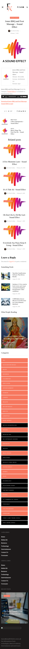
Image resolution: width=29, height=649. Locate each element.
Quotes (5, 448)
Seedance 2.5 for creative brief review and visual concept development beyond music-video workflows (19, 287)
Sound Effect (14, 17)
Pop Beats (6, 443)
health (5, 402)
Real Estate (7, 453)
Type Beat (6, 504)
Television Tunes (9, 485)
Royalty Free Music (10, 462)
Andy (7, 620)
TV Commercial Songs (10, 499)
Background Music (9, 364)
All (4, 360)
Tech (4, 476)
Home (3, 537)
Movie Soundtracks (10, 425)
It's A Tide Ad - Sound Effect (14, 190)
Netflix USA (7, 434)
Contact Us (4, 552)
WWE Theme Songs (9, 522)
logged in (12, 261)
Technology (7, 480)
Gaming (5, 397)
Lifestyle (6, 416)
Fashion (5, 392)
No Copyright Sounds (10, 439)
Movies (5, 429)
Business (6, 374)
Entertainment (8, 388)
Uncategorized (8, 508)
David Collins (16, 30)
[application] (14, 96)
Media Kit (4, 540)
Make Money (7, 420)
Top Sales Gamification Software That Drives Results (19, 274)
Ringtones (7, 320)
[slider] (24, 96)
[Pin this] (23, 111)
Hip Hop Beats (7, 406)
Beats (5, 369)
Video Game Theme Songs (11, 518)
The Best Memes (8, 490)
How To (5, 411)
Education (6, 383)
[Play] (3, 96)
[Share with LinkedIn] (21, 111)
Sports (5, 471)
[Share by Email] (25, 111)
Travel (5, 494)
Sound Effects (11, 91)
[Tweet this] (19, 111)
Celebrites (7, 378)
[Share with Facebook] (17, 111)
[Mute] (21, 96)
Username (6, 513)
